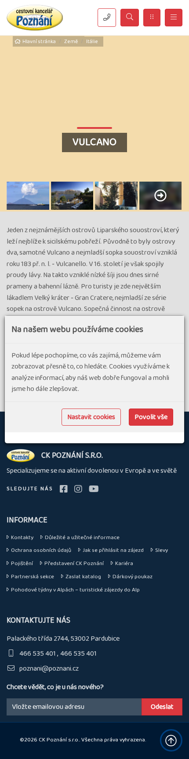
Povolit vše (150, 417)
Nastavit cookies (91, 417)
